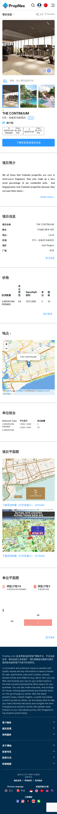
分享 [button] (41, 14)
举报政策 (28, 780)
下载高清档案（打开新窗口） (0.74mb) (23, 555)
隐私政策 (17, 780)
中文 (23, 790)
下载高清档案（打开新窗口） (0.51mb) (23, 505)
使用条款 (38, 780)
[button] (29, 364)
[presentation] (44, 71)
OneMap (19, 390)
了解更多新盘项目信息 (28, 142)
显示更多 (50, 258)
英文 (11, 790)
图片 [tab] (5, 80)
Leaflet (8, 390)
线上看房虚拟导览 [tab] (24, 80)
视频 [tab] (12, 80)
